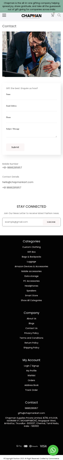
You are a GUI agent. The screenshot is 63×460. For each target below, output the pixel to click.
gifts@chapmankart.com (31, 413)
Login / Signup (31, 365)
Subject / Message (12, 129)
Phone (8, 117)
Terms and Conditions (31, 338)
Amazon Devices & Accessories (31, 266)
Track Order (31, 390)
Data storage (31, 276)
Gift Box (31, 252)
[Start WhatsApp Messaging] (53, 450)
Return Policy (31, 342)
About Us (31, 318)
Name (8, 94)
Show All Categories (31, 300)
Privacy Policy (31, 333)
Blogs (31, 323)
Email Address (11, 106)
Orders (31, 380)
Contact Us (31, 328)
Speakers (31, 290)
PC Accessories (31, 281)
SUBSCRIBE (51, 222)
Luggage (31, 261)
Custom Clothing (31, 247)
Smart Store (31, 295)
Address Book (31, 385)
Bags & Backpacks (31, 256)
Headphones (31, 285)
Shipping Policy (31, 347)
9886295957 (31, 408)
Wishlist (31, 375)
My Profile (31, 370)
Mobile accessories (31, 271)
